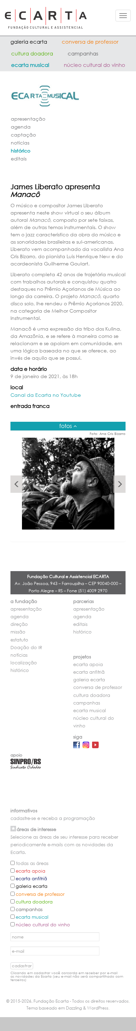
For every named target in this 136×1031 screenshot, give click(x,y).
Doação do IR (26, 647)
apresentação (28, 118)
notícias (20, 142)
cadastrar (22, 966)
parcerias (83, 601)
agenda (21, 126)
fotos (65, 425)
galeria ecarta (28, 41)
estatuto (19, 640)
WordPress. (98, 1008)
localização (23, 663)
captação (23, 134)
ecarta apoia (88, 664)
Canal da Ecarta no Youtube (45, 395)
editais (19, 158)
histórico (20, 150)
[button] (16, 484)
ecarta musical (30, 64)
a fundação (23, 601)
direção (19, 624)
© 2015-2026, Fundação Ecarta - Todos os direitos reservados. (68, 1001)
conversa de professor (90, 41)
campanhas (83, 53)
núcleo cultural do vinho (94, 64)
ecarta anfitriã (89, 672)
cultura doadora (32, 53)
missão (17, 632)
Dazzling (74, 1008)
